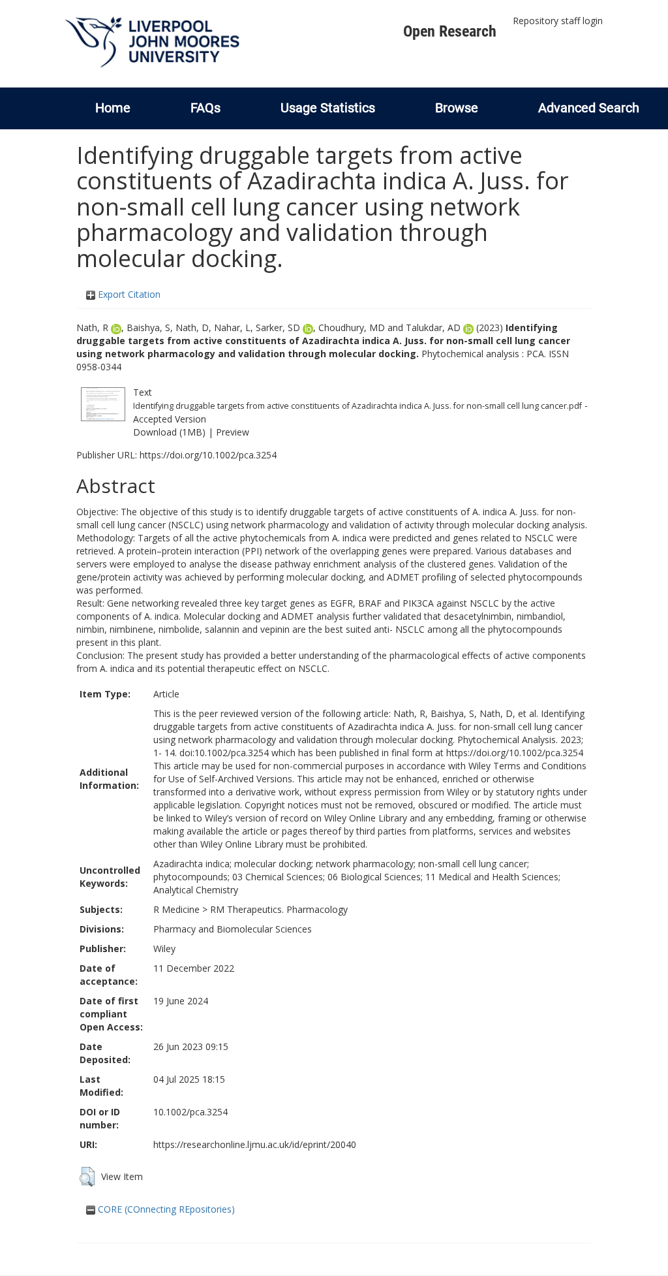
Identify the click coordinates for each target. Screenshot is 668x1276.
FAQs (205, 108)
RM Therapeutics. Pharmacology (279, 909)
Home (112, 108)
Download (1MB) (169, 432)
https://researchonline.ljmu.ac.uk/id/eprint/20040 (254, 1144)
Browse (456, 108)
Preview (232, 432)
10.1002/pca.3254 (190, 1112)
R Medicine (176, 909)
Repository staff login (558, 20)
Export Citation (127, 294)
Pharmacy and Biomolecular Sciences (232, 929)
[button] (87, 1177)
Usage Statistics (328, 108)
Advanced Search (588, 108)
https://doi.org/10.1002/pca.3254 (208, 455)
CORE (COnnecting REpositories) (165, 1209)
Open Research (449, 31)
